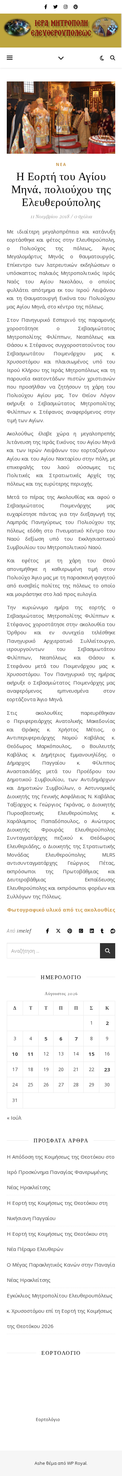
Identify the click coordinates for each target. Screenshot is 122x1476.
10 (15, 1053)
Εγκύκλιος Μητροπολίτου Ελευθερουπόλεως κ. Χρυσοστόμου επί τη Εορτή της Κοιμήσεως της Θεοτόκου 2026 (60, 1310)
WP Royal (76, 1463)
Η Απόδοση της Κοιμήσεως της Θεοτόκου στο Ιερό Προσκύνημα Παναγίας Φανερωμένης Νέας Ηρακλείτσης (61, 1172)
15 (91, 1053)
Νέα (61, 164)
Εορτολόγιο (48, 1419)
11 (30, 1053)
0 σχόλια (83, 216)
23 (107, 1069)
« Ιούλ (14, 1117)
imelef (24, 931)
